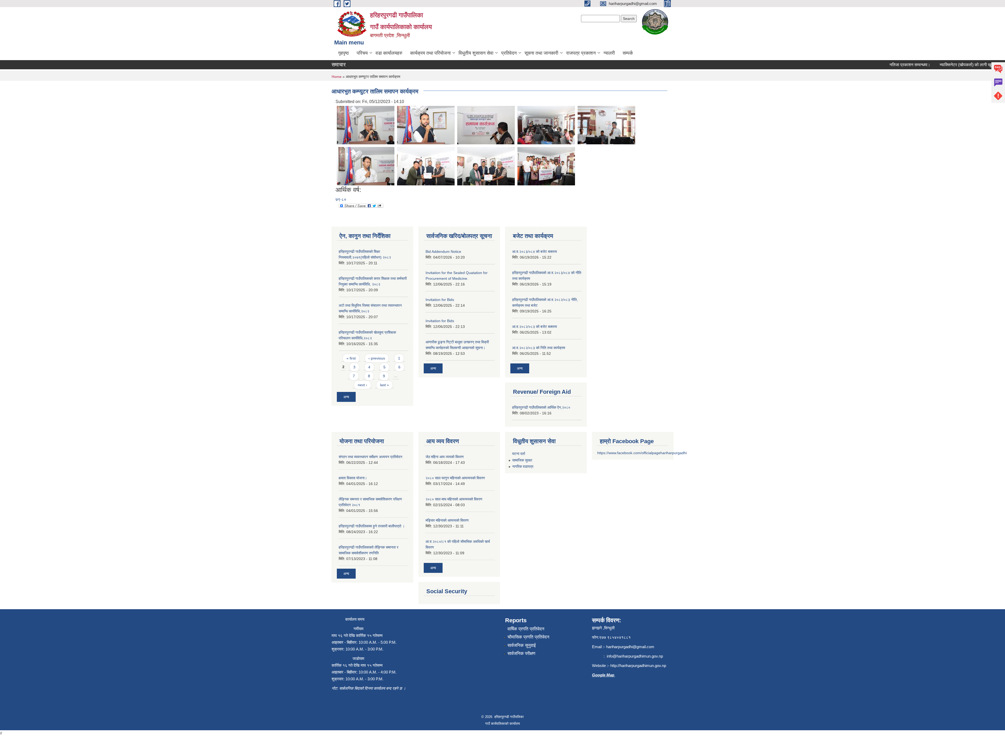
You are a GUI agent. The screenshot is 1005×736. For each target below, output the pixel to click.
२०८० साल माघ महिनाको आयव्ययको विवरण (454, 499)
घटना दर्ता (518, 454)
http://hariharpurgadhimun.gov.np (638, 665)
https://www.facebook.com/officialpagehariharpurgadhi (642, 453)
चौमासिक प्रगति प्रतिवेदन (528, 637)
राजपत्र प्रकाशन (581, 53)
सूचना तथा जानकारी (541, 53)
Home (337, 77)
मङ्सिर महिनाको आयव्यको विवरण (447, 520)
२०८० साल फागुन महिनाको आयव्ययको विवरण (455, 478)
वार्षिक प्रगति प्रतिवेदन (525, 628)
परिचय (362, 53)
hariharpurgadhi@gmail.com (630, 646)
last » (384, 385)
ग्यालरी (609, 53)
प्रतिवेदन (509, 53)
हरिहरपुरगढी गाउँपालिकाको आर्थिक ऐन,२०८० (541, 407)
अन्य (346, 397)
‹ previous (376, 358)
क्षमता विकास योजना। (353, 478)
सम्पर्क (628, 53)
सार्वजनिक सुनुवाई (521, 645)
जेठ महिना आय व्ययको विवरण (445, 457)
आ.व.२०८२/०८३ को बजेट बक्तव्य (534, 326)
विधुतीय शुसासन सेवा (476, 53)
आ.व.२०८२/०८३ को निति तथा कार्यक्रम (538, 348)
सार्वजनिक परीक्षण (521, 653)
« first (351, 358)
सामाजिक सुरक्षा (522, 460)
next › (362, 385)
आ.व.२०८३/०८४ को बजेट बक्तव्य (534, 251)
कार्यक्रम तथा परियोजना (430, 53)
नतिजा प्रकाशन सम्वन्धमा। (895, 64)
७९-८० (341, 199)
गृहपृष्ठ (343, 53)
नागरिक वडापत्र (522, 466)
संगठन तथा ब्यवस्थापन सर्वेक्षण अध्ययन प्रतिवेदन (370, 457)
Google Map (603, 675)
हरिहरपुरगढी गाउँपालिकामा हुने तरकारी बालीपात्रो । (372, 526)
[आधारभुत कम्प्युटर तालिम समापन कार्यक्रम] (365, 125)
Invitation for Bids (440, 300)
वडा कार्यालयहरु (389, 53)
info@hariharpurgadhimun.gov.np (635, 656)
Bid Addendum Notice (443, 251)
